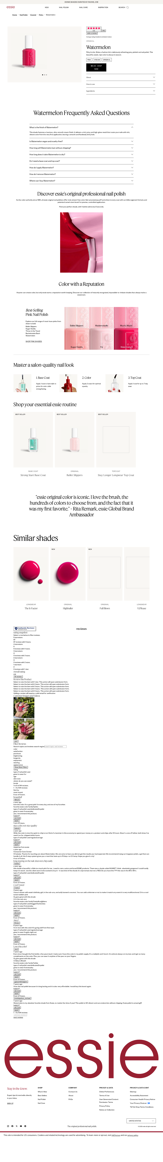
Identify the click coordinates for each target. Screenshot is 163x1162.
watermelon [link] (50, 15)
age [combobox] (14, 776)
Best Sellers (42, 1095)
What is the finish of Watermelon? (43, 127)
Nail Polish (24, 15)
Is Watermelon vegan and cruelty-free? (46, 141)
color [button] (15, 749)
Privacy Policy (104, 1106)
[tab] (42, 74)
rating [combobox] (15, 769)
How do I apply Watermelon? (41, 167)
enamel (33, 15)
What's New (42, 1092)
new (47, 7)
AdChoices (116, 1135)
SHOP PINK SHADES (34, 341)
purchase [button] (17, 753)
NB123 (16, 800)
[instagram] (8, 1126)
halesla (16, 828)
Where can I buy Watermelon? (42, 180)
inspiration (103, 7)
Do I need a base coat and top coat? (44, 161)
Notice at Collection (107, 1110)
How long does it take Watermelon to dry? (47, 154)
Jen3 (16, 949)
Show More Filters (20, 767)
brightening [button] (17, 756)
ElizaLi (16, 923)
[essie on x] (17, 1126)
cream (97, 60)
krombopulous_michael (22, 998)
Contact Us (72, 1092)
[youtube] (21, 1126)
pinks (41, 15)
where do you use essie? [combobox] (22, 781)
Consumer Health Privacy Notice (142, 1099)
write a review (92, 33)
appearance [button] (18, 765)
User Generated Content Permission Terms (108, 1100)
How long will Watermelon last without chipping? (50, 148)
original (107, 60)
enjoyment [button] (17, 760)
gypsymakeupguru (20, 982)
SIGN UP (10, 1103)
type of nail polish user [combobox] (21, 772)
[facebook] (12, 1126)
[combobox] (81, 792)
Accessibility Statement (139, 1095)
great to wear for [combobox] (19, 774)
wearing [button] (16, 762)
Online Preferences (106, 1092)
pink (89, 60)
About (70, 1095)
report (16, 821)
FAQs (70, 1099)
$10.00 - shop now (96, 67)
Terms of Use (104, 1095)
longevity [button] (16, 758)
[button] (81, 639)
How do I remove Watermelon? (42, 174)
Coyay (16, 888)
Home (14, 15)
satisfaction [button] (18, 751)
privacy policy (133, 1135)
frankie (16, 864)
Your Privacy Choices (138, 1103)
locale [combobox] (15, 783)
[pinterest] (25, 1126)
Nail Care (41, 1103)
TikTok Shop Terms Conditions (142, 1107)
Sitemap (133, 1092)
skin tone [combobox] (17, 779)
